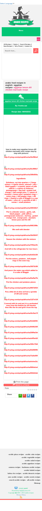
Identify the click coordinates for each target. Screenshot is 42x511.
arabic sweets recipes (32, 477)
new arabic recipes (15, 477)
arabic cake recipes (33, 454)
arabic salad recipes (32, 460)
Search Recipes (25, 44)
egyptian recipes (13, 86)
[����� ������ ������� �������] (21, 488)
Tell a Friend (18, 46)
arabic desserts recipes (31, 473)
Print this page (22, 382)
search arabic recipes (17, 480)
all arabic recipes (33, 480)
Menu (21, 30)
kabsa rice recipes (14, 473)
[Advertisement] (21, 71)
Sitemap (37, 483)
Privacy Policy (21, 495)
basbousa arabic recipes (31, 467)
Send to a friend (22, 385)
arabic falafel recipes (32, 470)
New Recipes (8, 46)
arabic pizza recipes (16, 454)
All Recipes (7, 44)
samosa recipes (14, 467)
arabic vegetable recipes (31, 457)
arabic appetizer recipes (31, 463)
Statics (15, 44)
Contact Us (28, 46)
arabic (38, 39)
